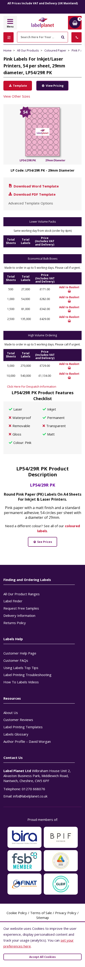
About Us (10, 712)
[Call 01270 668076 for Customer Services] (76, 37)
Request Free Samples (21, 608)
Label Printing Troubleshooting (27, 674)
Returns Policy (14, 622)
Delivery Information (19, 615)
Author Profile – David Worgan (27, 741)
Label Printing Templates (23, 727)
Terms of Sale (41, 912)
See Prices (44, 542)
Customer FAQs (15, 660)
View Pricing (54, 86)
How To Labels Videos (21, 682)
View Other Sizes (16, 96)
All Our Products (28, 50)
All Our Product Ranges (21, 594)
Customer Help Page (19, 653)
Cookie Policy (17, 912)
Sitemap (42, 917)
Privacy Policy (65, 912)
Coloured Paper (55, 50)
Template (19, 86)
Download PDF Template (34, 194)
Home (7, 50)
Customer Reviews (18, 719)
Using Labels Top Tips (20, 667)
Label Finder (12, 601)
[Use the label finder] (8, 37)
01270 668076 (33, 789)
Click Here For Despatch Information (31, 386)
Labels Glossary (15, 734)
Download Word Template (36, 186)
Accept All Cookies (42, 957)
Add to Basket (69, 287)
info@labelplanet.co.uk (30, 796)
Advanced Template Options (30, 203)
